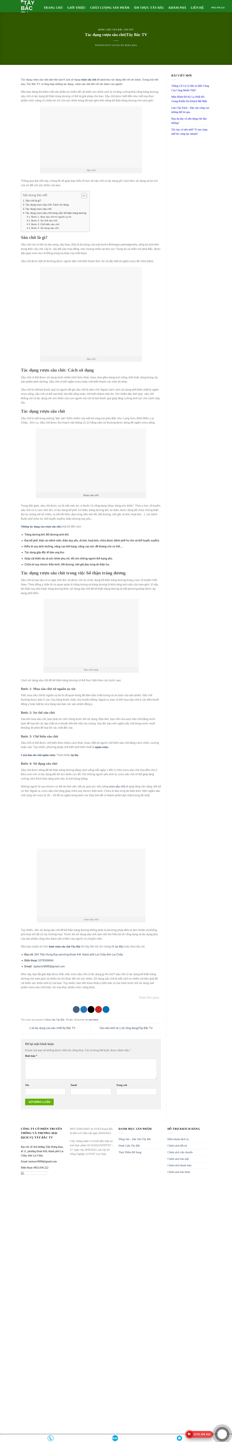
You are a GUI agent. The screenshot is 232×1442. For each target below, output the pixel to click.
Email (74, 1085)
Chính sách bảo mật (178, 1158)
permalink (93, 1019)
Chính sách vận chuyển (180, 1152)
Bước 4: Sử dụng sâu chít (45, 228)
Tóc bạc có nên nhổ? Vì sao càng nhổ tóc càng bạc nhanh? (189, 131)
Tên (27, 1085)
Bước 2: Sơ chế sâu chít (44, 220)
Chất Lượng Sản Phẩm (110, 7)
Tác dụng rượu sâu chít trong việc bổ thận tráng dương (55, 213)
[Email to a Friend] (91, 1009)
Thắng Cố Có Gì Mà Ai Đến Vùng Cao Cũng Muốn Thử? (190, 88)
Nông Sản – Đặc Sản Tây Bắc (135, 1139)
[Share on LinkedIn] (106, 1009)
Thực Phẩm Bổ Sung (130, 1152)
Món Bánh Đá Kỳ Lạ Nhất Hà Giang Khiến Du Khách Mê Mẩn (189, 99)
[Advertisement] (91, 825)
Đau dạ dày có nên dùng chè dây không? (189, 121)
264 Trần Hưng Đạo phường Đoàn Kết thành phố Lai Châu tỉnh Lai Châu (78, 954)
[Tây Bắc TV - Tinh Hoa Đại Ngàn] (30, 6)
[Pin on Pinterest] (98, 1009)
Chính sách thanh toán (179, 1165)
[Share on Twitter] (83, 1009)
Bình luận (31, 1055)
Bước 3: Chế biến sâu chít (45, 224)
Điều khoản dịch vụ (178, 1139)
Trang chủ (53, 7)
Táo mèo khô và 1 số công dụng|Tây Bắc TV (126, 1028)
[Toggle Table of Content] (82, 196)
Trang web (121, 1085)
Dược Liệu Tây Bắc (129, 1145)
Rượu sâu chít (91, 495)
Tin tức (129, 30)
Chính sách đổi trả (177, 1145)
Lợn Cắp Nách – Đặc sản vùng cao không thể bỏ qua (190, 110)
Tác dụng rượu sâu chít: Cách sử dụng (47, 204)
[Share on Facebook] (76, 1009)
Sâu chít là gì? (33, 200)
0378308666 (45, 960)
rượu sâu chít (88, 79)
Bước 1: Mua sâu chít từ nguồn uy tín (51, 217)
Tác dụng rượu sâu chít (38, 208)
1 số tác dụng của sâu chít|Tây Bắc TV (52, 1028)
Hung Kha (131, 45)
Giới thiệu (76, 7)
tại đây (119, 946)
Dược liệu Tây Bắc (110, 30)
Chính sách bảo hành (178, 1172)
